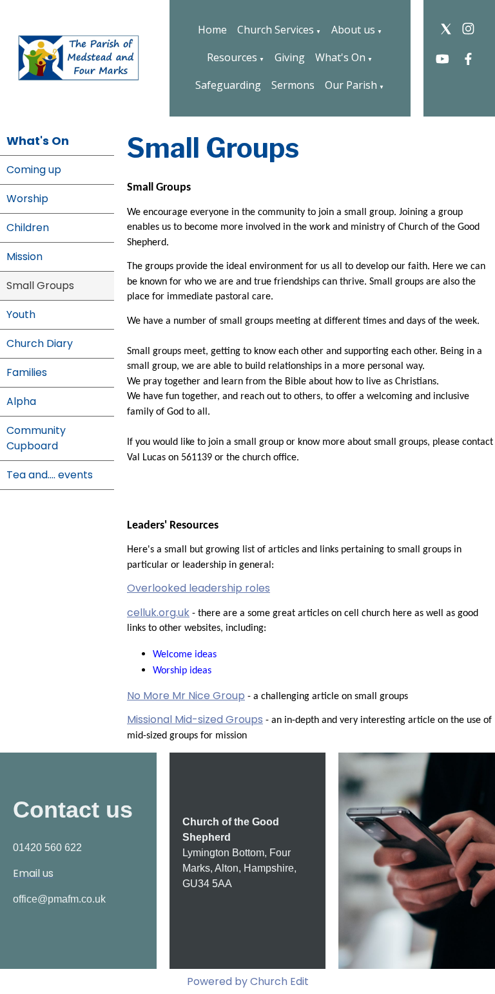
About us (353, 30)
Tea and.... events (49, 474)
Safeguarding (228, 85)
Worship (27, 198)
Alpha (21, 401)
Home (212, 30)
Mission (24, 256)
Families (26, 372)
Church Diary (39, 343)
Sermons (293, 85)
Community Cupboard (36, 438)
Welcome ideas (185, 655)
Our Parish (351, 85)
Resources (232, 57)
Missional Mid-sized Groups (195, 720)
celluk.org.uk (158, 612)
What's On (340, 57)
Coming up (33, 169)
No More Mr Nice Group (186, 695)
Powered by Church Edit (248, 981)
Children (27, 227)
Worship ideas (183, 671)
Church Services (275, 30)
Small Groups (40, 285)
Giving (290, 57)
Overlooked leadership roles (198, 588)
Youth (20, 314)
